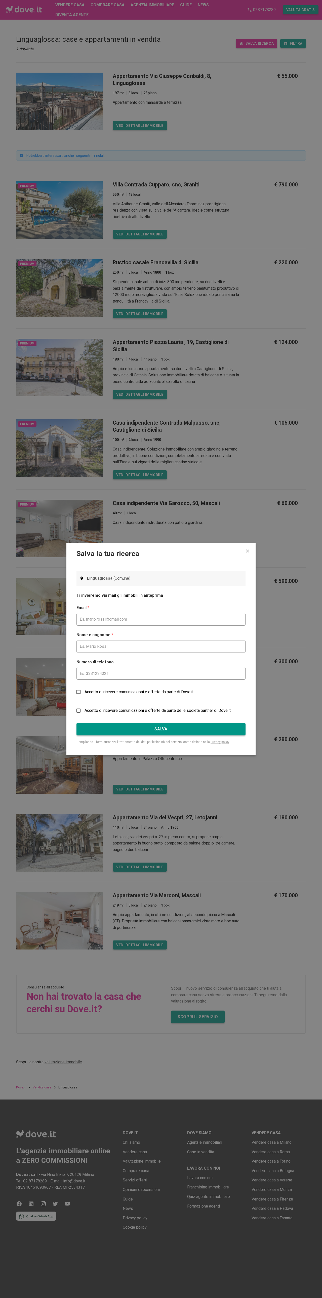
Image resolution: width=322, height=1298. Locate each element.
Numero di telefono (95, 662)
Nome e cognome (94, 634)
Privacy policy (220, 742)
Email (82, 607)
